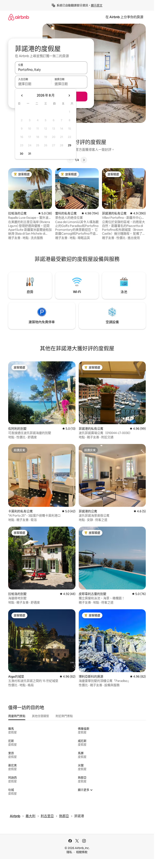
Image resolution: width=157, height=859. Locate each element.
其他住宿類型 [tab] (40, 716)
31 (29, 153)
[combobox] (51, 69)
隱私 (69, 852)
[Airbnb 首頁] (18, 17)
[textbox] (33, 83)
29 (69, 145)
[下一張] (84, 160)
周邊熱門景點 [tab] (16, 716)
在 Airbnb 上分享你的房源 (124, 17)
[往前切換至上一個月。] (22, 95)
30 (21, 153)
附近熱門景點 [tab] (64, 716)
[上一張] (70, 160)
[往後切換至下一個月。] (69, 95)
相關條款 (81, 852)
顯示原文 (96, 5)
